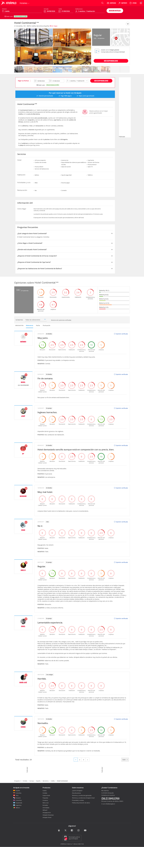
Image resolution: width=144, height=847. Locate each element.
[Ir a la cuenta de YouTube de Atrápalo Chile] (85, 830)
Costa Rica (19, 800)
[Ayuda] (132, 3)
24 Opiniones (101, 38)
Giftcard (45, 810)
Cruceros (45, 800)
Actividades (46, 808)
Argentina (18, 805)
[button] (128, 24)
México (18, 808)
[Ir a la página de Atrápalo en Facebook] (72, 830)
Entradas (45, 805)
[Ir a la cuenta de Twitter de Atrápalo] (65, 830)
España (38, 781)
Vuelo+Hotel (46, 795)
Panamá (18, 798)
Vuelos (45, 790)
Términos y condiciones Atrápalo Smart (83, 798)
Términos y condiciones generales (81, 795)
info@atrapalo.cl (110, 804)
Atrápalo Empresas (48, 815)
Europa (32, 781)
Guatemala (19, 803)
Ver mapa (54, 26)
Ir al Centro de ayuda (107, 793)
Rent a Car (46, 803)
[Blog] (59, 830)
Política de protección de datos (81, 803)
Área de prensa (76, 793)
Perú (17, 795)
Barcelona (45, 781)
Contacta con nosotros (108, 795)
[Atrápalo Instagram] (78, 830)
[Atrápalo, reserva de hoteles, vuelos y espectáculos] (9, 3)
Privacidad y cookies (78, 800)
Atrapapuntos (47, 812)
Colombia (18, 793)
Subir (124, 759)
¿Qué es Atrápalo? (77, 790)
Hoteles (25, 781)
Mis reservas (105, 790)
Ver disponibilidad (101, 80)
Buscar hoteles (115, 10)
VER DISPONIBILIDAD (111, 61)
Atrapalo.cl (17, 781)
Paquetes (45, 798)
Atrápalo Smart (47, 817)
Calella (53, 781)
